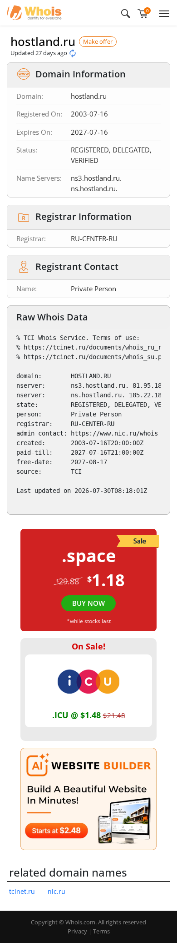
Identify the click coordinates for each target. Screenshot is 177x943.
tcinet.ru (22, 891)
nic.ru (56, 891)
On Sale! (88, 646)
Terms (101, 931)
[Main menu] (162, 12)
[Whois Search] (126, 12)
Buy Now (88, 603)
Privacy (77, 931)
